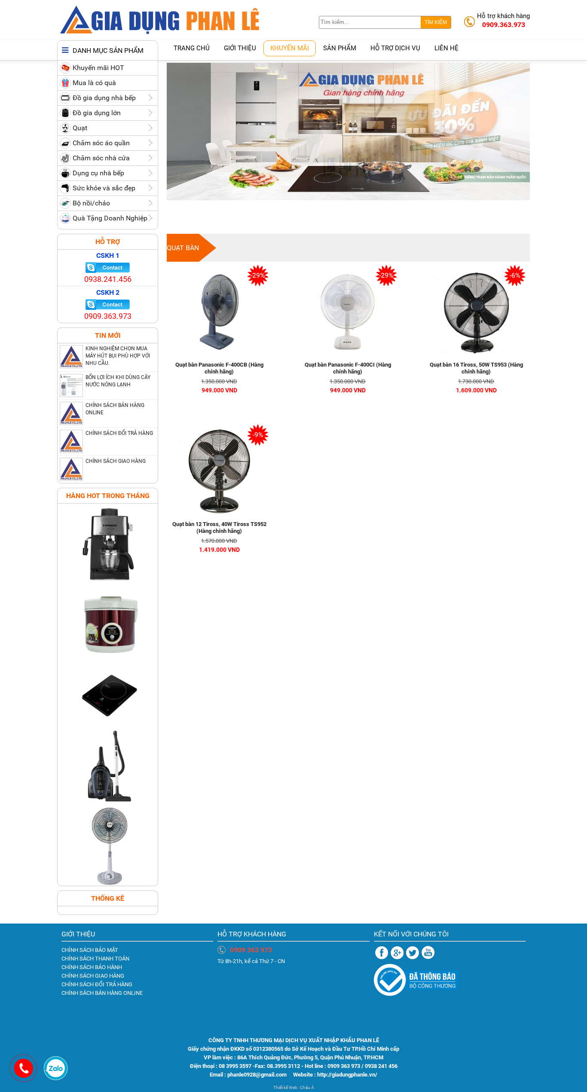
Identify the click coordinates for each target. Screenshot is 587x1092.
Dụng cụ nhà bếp (98, 173)
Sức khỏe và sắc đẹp (104, 188)
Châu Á (307, 1087)
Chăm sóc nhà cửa (101, 158)
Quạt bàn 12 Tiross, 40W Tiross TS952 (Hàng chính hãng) (219, 527)
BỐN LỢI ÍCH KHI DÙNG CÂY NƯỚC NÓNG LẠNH (118, 381)
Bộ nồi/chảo (91, 203)
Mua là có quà (94, 83)
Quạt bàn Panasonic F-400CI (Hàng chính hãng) (348, 368)
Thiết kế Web (285, 1087)
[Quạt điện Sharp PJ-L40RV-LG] (107, 884)
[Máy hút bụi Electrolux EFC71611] (107, 803)
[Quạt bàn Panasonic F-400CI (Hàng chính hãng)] (348, 357)
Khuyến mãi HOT (98, 68)
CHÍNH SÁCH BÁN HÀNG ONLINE (115, 409)
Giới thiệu (240, 48)
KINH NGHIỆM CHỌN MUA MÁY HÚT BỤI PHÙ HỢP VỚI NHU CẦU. (118, 356)
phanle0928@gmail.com (257, 1074)
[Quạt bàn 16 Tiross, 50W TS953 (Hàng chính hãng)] (476, 357)
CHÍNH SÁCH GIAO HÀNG (116, 461)
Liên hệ (446, 48)
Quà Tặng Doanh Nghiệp (110, 218)
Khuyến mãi (289, 48)
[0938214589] (56, 1079)
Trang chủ (192, 48)
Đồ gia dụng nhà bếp (104, 98)
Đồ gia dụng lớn (97, 113)
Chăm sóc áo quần (101, 143)
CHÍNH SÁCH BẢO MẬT (89, 950)
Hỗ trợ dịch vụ (395, 48)
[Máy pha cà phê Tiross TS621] (107, 581)
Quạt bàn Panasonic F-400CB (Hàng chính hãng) (219, 368)
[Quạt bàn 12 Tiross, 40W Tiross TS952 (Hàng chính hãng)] (219, 517)
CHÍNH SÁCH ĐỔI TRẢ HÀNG (119, 433)
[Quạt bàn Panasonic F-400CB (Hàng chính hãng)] (219, 357)
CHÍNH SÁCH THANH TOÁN (95, 958)
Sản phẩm (339, 48)
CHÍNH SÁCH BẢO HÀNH (91, 967)
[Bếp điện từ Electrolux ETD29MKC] (107, 723)
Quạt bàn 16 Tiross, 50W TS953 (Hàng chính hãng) (476, 368)
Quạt (80, 128)
